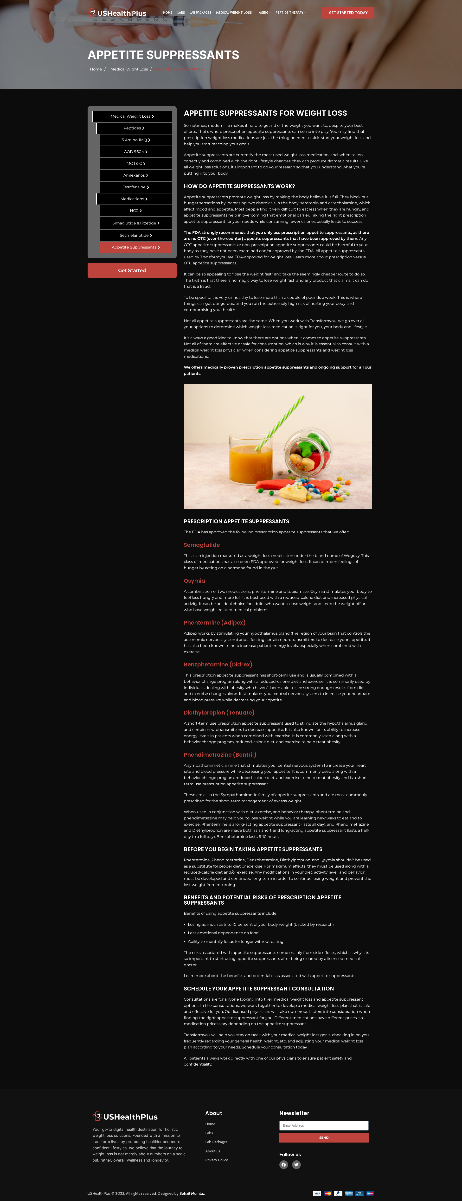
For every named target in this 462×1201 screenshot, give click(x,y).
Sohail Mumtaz (192, 1193)
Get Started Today (348, 12)
